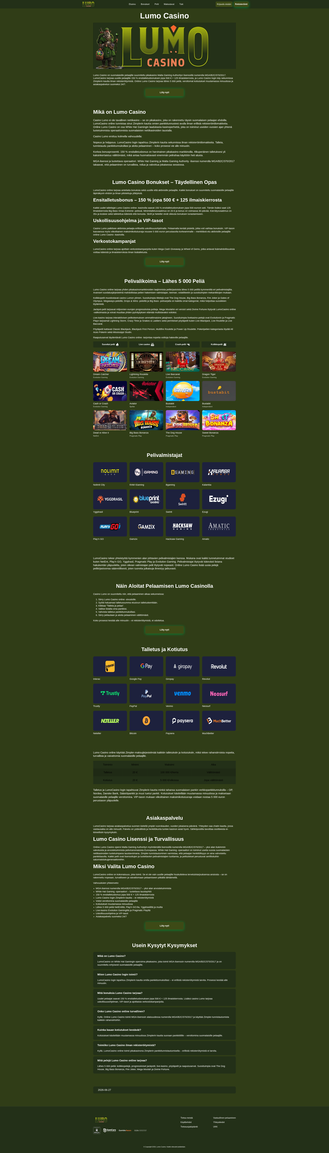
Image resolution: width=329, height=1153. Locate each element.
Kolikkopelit (216, 344)
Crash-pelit (180, 344)
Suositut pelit (108, 344)
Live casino (144, 344)
